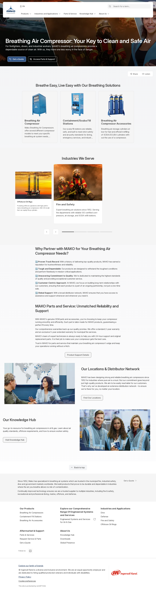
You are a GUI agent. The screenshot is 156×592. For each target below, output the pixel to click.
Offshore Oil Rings (109, 524)
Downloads (65, 539)
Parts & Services (27, 535)
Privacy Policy (25, 577)
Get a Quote (25, 542)
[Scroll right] (55, 232)
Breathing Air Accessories (31, 520)
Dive (103, 512)
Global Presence (67, 542)
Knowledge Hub (67, 535)
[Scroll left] (46, 232)
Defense (104, 516)
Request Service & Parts (30, 539)
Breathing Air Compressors (31, 512)
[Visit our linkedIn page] (30, 551)
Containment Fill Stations (31, 516)
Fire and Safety (107, 520)
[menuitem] (26, 13)
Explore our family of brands (31, 565)
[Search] (110, 6)
